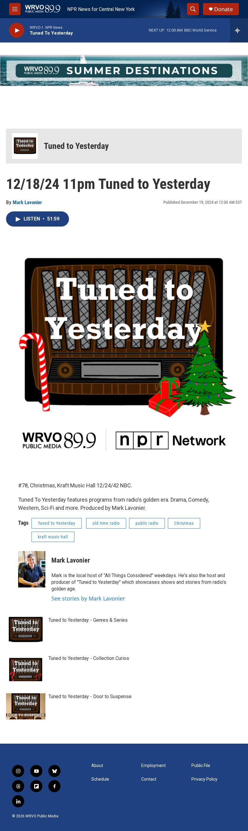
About (97, 765)
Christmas (184, 523)
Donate (223, 9)
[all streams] (239, 30)
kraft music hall (53, 536)
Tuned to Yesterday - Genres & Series (88, 620)
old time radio (106, 523)
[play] (16, 30)
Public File (200, 765)
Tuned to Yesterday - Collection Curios (88, 658)
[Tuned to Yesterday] (25, 146)
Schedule (100, 779)
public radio (146, 523)
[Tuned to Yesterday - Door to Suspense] (25, 706)
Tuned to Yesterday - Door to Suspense (90, 696)
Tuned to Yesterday (76, 146)
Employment (153, 765)
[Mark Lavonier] (31, 569)
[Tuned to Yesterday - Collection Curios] (25, 668)
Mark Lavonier (27, 202)
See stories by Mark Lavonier (88, 598)
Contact (148, 779)
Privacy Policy (204, 779)
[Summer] (124, 70)
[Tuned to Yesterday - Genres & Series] (25, 630)
